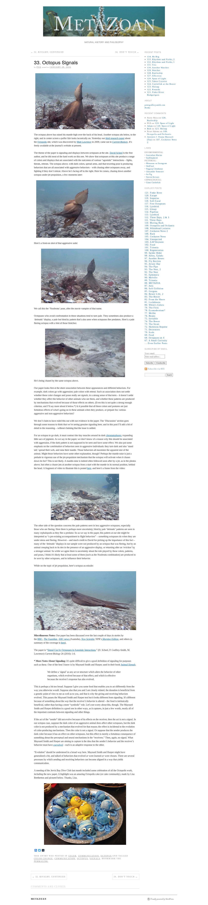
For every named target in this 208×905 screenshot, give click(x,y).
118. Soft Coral (153, 201)
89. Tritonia (151, 280)
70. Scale (149, 332)
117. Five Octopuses (155, 204)
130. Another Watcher (158, 67)
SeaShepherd (152, 158)
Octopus (106, 856)
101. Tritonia (152, 247)
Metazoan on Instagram (156, 163)
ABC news (64, 639)
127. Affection (154, 76)
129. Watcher (153, 70)
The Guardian (50, 639)
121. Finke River (153, 193)
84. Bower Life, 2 (154, 294)
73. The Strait (152, 324)
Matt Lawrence (84, 142)
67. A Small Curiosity (156, 340)
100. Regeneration (154, 250)
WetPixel (150, 166)
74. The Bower (152, 321)
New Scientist (87, 639)
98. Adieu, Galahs (154, 256)
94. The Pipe (151, 267)
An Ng (149, 174)
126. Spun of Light (156, 78)
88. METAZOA (152, 283)
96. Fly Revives (153, 261)
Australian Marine (154, 155)
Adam (150, 126)
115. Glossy (151, 209)
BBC (39, 639)
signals (95, 859)
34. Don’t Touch (127, 52)
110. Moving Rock (154, 223)
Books (147, 108)
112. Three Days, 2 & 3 (157, 217)
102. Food (150, 245)
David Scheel (116, 153)
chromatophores (113, 435)
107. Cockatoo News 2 (156, 231)
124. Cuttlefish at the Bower (161, 84)
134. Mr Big (153, 56)
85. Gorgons (151, 291)
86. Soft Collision (154, 288)
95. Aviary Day (152, 264)
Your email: (150, 353)
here (89, 468)
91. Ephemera (152, 275)
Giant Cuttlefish (153, 182)
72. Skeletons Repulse (156, 327)
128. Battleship (155, 73)
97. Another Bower (154, 258)
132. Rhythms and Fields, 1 (161, 62)
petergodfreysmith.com (155, 105)
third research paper (115, 138)
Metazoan (38, 899)
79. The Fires (152, 308)
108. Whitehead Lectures (157, 228)
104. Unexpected (153, 239)
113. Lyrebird (152, 215)
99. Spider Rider (153, 253)
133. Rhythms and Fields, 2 (161, 59)
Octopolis (42, 142)
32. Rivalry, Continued (47, 52)
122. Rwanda (153, 89)
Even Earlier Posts (157, 343)
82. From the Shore (155, 299)
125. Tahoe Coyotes (157, 81)
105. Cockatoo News (155, 236)
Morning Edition (110, 639)
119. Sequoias (152, 198)
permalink (41, 861)
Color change (43, 859)
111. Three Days (153, 220)
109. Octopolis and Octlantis (159, 226)
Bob (149, 129)
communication (65, 859)
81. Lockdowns (152, 302)
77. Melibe (150, 313)
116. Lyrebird (152, 206)
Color (72, 856)
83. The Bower (152, 297)
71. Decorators (152, 329)
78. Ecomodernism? (155, 310)
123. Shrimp (153, 87)
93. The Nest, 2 (153, 269)
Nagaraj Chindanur (154, 169)
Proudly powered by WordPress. (162, 899)
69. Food (149, 335)
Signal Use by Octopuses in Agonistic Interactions (72, 650)
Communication (88, 856)
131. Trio (152, 65)
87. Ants (149, 286)
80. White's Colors (154, 305)
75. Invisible (151, 319)
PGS (39, 67)
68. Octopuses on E (155, 338)
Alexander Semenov (155, 172)
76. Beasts (150, 316)
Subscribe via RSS (156, 369)
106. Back (150, 234)
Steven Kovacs (152, 177)
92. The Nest (151, 272)
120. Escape (151, 195)
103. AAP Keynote (154, 242)
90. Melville (151, 277)
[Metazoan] (104, 22)
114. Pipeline (151, 212)
